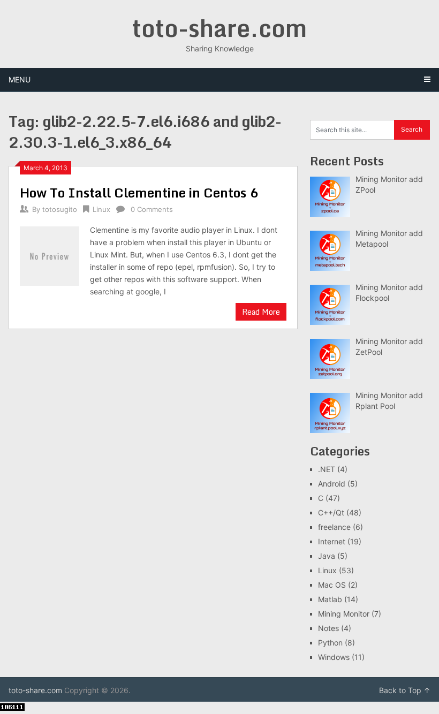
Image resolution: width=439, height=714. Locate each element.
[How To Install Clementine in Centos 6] (49, 255)
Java (326, 555)
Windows (334, 657)
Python (330, 642)
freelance (334, 526)
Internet (331, 541)
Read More (261, 312)
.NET (326, 469)
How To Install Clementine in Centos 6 (139, 192)
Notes (328, 628)
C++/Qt (331, 512)
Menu (20, 79)
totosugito (59, 209)
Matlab (330, 599)
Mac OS (332, 584)
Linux (101, 209)
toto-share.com (219, 28)
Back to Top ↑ (404, 690)
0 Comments (152, 209)
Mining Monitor (343, 613)
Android (331, 483)
